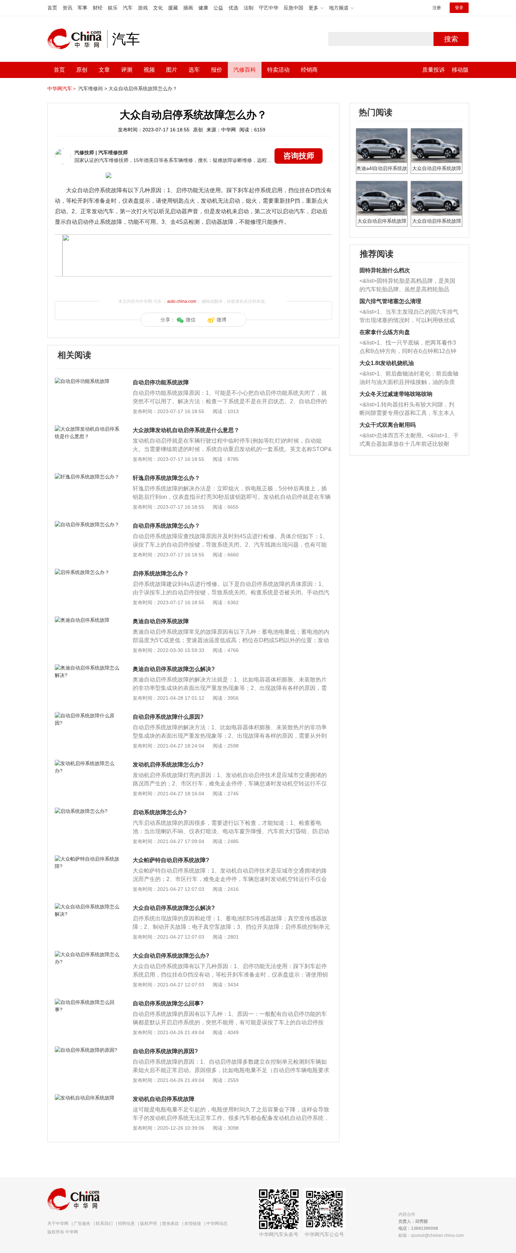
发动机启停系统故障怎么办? (168, 765)
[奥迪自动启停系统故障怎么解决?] (87, 668)
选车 (194, 70)
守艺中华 (268, 8)
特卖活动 (278, 70)
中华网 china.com (77, 39)
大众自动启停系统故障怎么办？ (142, 88)
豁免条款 (170, 1223)
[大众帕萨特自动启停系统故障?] (87, 859)
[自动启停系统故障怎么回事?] (87, 1002)
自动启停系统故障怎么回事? (168, 1003)
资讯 (67, 8)
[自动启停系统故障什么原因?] (87, 715)
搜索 (451, 39)
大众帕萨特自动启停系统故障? (171, 860)
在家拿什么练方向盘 (384, 332)
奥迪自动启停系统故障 (161, 621)
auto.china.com (181, 301)
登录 (459, 7)
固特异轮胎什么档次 (384, 270)
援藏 (173, 8)
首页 (52, 8)
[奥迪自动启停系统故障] (87, 620)
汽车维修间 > (92, 88)
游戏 (143, 8)
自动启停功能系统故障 (161, 382)
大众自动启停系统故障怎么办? (171, 956)
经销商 (309, 70)
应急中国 (293, 8)
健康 (203, 8)
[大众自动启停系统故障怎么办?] (87, 954)
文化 (158, 8)
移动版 (460, 70)
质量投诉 (433, 70)
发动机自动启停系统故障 (163, 1099)
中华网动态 (216, 1223)
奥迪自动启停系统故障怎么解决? (174, 669)
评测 (126, 70)
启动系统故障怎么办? (160, 812)
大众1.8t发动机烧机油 (386, 363)
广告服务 (82, 1223)
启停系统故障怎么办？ (161, 573)
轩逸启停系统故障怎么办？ (166, 478)
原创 (81, 70)
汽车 (128, 8)
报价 (216, 70)
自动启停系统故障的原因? (165, 1051)
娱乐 (113, 8)
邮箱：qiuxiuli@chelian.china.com (431, 1235)
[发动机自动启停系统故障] (87, 1098)
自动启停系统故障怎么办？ (166, 526)
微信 (191, 319)
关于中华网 (57, 1223)
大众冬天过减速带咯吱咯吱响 (395, 394)
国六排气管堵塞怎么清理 (390, 301)
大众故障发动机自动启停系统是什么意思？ (186, 430)
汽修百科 (244, 70)
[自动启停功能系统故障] (87, 381)
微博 (221, 319)
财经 (97, 8)
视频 (149, 70)
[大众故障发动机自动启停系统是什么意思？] (87, 429)
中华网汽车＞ (62, 88)
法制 (248, 8)
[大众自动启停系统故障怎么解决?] (87, 906)
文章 (104, 70)
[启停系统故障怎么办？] (87, 572)
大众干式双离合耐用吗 (387, 425)
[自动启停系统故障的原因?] (87, 1050)
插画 (188, 8)
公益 (218, 8)
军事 (82, 8)
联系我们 (104, 1223)
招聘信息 (126, 1223)
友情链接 (192, 1223)
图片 (171, 70)
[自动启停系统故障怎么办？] (87, 524)
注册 (436, 7)
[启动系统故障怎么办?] (87, 811)
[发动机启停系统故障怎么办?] (87, 763)
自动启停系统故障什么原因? (168, 717)
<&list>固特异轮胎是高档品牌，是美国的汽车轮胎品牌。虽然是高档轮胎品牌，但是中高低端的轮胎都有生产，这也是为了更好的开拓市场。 (407, 286)
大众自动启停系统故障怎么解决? (174, 908)
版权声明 (148, 1223)
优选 (233, 8)
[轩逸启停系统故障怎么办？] (87, 476)
